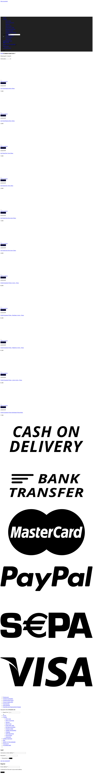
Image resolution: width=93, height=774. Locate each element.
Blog (4, 43)
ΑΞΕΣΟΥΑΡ (8, 39)
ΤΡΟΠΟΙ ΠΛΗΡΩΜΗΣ (8, 699)
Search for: (5, 712)
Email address (4, 767)
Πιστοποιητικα (6, 704)
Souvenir (8, 722)
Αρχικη (4, 715)
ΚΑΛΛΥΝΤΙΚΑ (9, 37)
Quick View (3, 83)
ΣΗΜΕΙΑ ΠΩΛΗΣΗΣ (7, 41)
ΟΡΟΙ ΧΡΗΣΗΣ (6, 705)
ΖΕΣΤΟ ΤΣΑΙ (8, 724)
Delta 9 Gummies (10, 720)
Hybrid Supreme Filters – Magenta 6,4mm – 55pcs (12, 348)
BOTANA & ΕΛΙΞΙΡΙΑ (10, 727)
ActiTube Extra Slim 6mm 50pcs (8, 218)
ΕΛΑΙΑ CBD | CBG (10, 725)
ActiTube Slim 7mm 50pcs (7, 153)
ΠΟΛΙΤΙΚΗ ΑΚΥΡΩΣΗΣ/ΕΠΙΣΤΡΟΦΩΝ (12, 707)
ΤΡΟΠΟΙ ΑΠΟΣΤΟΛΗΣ (8, 700)
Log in (11, 758)
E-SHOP (5, 717)
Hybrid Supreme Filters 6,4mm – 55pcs (10, 283)
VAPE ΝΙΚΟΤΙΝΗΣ (10, 36)
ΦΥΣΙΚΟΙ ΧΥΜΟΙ (9, 31)
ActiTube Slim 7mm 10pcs (7, 186)
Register (2, 772)
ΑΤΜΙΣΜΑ (8, 34)
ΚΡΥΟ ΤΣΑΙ (8, 719)
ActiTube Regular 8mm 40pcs (8, 88)
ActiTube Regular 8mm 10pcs (8, 121)
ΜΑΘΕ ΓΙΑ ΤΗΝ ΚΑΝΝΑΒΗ (9, 44)
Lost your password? (5, 761)
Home (2, 53)
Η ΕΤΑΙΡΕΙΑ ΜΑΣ (7, 48)
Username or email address (7, 753)
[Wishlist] (1, 112)
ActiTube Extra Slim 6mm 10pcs (8, 250)
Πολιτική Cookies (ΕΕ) (8, 702)
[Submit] (3, 36)
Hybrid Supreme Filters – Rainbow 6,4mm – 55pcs (12, 315)
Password (3, 755)
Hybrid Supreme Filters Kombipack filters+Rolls (12, 412)
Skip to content (4, 1)
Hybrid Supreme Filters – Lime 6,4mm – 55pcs (11, 380)
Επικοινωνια (6, 46)
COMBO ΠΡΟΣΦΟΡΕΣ (11, 32)
